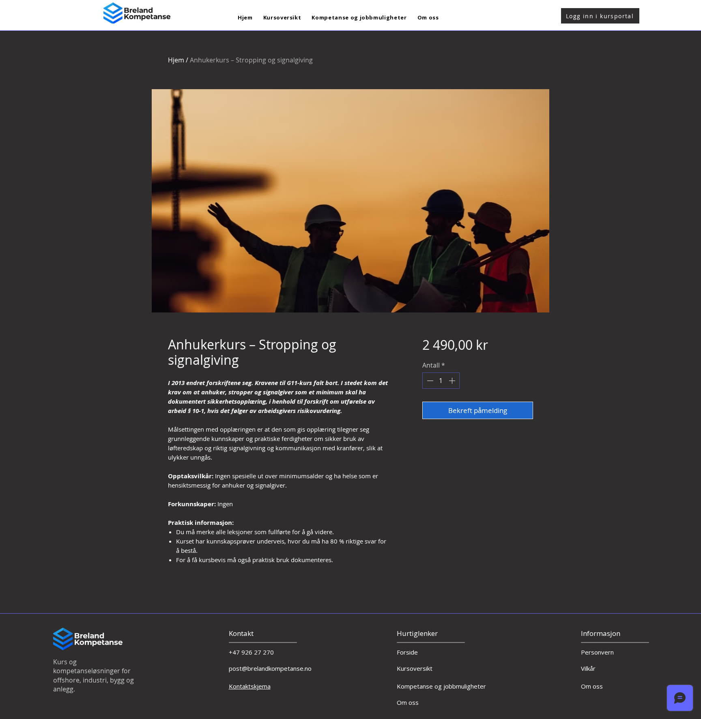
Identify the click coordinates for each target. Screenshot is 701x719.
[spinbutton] (441, 380)
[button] (282, 18)
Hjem (176, 60)
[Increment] (452, 380)
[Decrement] (429, 380)
